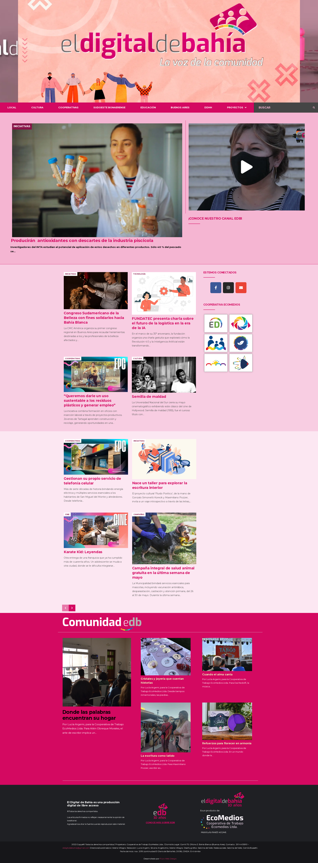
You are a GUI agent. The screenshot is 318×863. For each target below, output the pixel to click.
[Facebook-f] (215, 287)
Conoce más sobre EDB (160, 822)
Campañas (138, 514)
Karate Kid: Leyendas (83, 552)
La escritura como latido (157, 755)
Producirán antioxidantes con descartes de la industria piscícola (82, 240)
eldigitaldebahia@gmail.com (76, 848)
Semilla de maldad (149, 396)
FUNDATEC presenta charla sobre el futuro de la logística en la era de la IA (162, 323)
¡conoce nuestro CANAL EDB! (215, 218)
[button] (246, 167)
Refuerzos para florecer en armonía (226, 743)
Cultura (137, 359)
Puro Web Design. (168, 858)
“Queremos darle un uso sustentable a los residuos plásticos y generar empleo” (89, 400)
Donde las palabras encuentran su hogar (89, 715)
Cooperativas (72, 359)
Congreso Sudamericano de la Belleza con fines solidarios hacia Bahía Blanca (94, 317)
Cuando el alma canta (217, 674)
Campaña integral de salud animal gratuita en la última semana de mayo (163, 572)
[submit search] (314, 108)
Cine (67, 514)
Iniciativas (22, 126)
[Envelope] (241, 287)
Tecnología (139, 274)
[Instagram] (228, 287)
